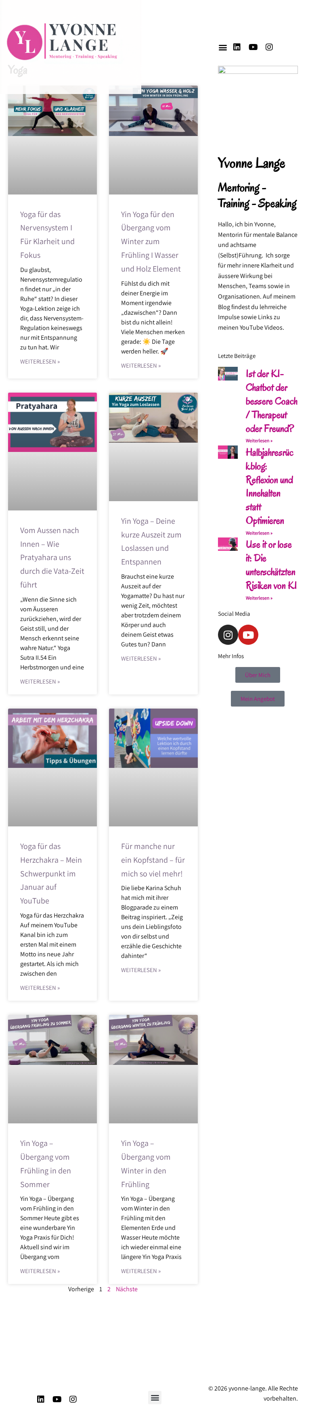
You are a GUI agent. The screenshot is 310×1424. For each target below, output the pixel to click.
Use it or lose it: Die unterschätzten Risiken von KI (271, 564)
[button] (222, 47)
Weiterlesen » (40, 361)
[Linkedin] (237, 47)
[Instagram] (269, 47)
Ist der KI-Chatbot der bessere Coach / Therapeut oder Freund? (271, 401)
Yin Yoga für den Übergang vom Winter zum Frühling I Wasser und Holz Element (151, 241)
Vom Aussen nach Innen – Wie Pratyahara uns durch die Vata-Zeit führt (52, 557)
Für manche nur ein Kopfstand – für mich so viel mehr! (153, 860)
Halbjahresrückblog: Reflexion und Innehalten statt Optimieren (269, 486)
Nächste (127, 1289)
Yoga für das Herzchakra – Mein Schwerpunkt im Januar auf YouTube (51, 873)
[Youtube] (253, 47)
